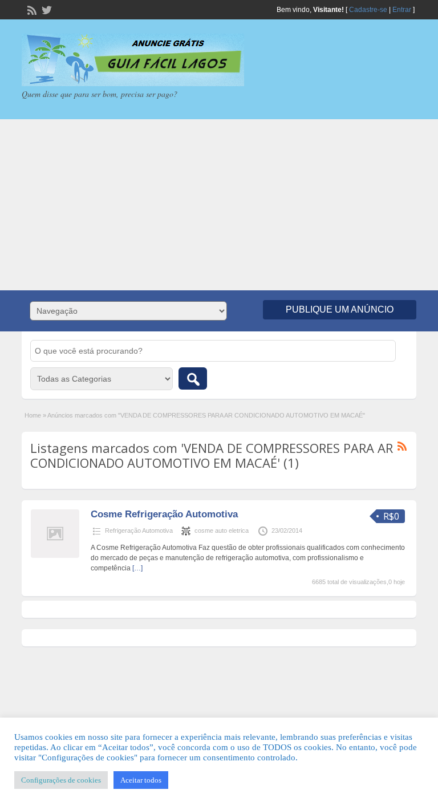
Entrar (401, 10)
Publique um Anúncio (340, 309)
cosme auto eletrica (221, 530)
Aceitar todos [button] (140, 780)
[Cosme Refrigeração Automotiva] (55, 556)
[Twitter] (45, 9)
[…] (137, 568)
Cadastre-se (368, 10)
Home (33, 415)
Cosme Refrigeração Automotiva (164, 514)
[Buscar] (193, 378)
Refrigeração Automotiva (139, 530)
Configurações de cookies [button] (61, 780)
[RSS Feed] (30, 9)
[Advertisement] (219, 205)
